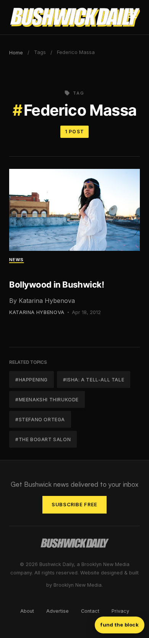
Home (16, 53)
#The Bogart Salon (43, 439)
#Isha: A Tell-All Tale (93, 380)
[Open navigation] (132, 17)
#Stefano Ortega (40, 419)
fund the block (119, 625)
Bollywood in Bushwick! (56, 285)
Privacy (120, 611)
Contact (90, 611)
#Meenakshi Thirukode (47, 399)
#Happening (31, 380)
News (16, 259)
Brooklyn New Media (77, 585)
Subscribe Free (74, 504)
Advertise (57, 611)
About (27, 611)
